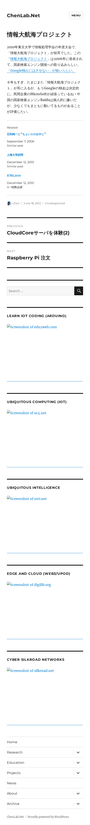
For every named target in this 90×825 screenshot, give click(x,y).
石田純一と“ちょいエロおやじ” (26, 134)
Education (15, 763)
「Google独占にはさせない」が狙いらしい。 (41, 70)
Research (15, 752)
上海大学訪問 (15, 155)
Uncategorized (55, 203)
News (11, 783)
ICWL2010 (14, 175)
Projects (14, 773)
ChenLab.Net (23, 15)
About (12, 793)
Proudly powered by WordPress (48, 817)
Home (12, 742)
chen (16, 203)
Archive (13, 804)
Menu (76, 15)
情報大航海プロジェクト (28, 59)
